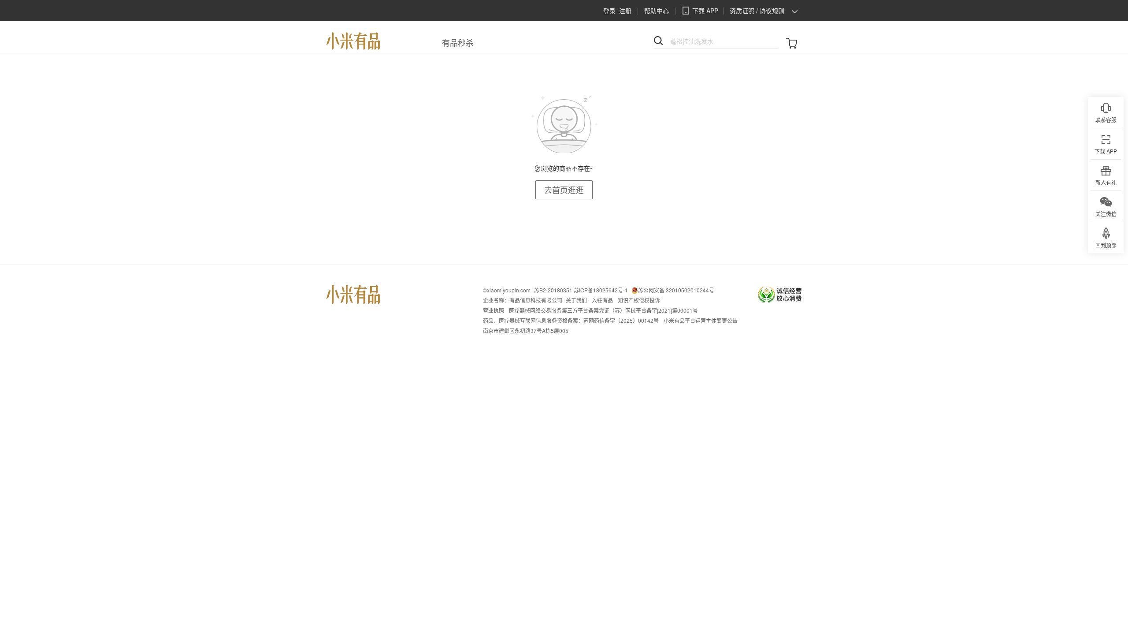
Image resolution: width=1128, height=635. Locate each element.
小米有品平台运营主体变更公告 (701, 320)
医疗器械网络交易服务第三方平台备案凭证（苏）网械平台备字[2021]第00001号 (603, 310)
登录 (609, 10)
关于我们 (576, 300)
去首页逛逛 (564, 189)
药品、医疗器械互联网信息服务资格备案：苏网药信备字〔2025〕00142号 (571, 320)
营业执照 (493, 310)
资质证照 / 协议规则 (757, 10)
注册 (625, 10)
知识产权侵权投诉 (639, 300)
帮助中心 (656, 10)
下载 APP (705, 10)
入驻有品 (602, 300)
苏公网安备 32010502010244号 (676, 290)
